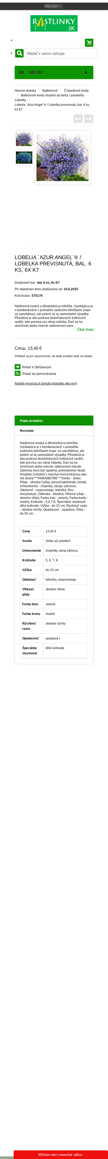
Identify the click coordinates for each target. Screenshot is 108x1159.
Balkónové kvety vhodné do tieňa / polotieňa (52, 95)
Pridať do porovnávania (39, 374)
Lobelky (20, 100)
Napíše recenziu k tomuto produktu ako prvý (46, 383)
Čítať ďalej (85, 329)
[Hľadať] (19, 53)
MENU (34, 72)
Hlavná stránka (25, 90)
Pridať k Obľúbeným (36, 367)
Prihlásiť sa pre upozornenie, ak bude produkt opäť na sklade (53, 356)
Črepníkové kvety (76, 90)
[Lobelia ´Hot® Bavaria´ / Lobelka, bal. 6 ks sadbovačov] (78, 118)
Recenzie (27, 431)
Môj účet (51, 6)
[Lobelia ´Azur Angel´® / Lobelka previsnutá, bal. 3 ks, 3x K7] (88, 118)
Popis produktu (31, 421)
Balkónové (50, 90)
